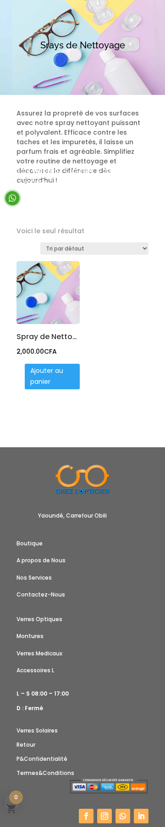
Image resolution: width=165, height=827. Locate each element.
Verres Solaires (37, 730)
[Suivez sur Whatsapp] (123, 816)
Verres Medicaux (39, 653)
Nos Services (34, 577)
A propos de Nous (41, 560)
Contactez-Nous (40, 594)
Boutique (29, 543)
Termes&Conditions (45, 773)
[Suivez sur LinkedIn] (141, 816)
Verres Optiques (39, 619)
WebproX (47, 171)
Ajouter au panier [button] (46, 376)
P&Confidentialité (41, 759)
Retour (25, 744)
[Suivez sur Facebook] (86, 816)
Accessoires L (35, 670)
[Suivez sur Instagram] (104, 816)
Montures (30, 636)
